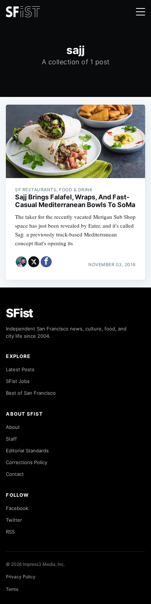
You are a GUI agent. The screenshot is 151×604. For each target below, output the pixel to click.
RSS (10, 532)
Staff (11, 439)
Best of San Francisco (31, 393)
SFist (19, 313)
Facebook (17, 508)
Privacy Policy (21, 576)
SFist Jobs (18, 381)
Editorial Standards (27, 450)
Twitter (14, 520)
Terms (12, 589)
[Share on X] (33, 262)
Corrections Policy (26, 462)
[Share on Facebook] (46, 262)
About (13, 427)
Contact (15, 474)
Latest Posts (20, 369)
